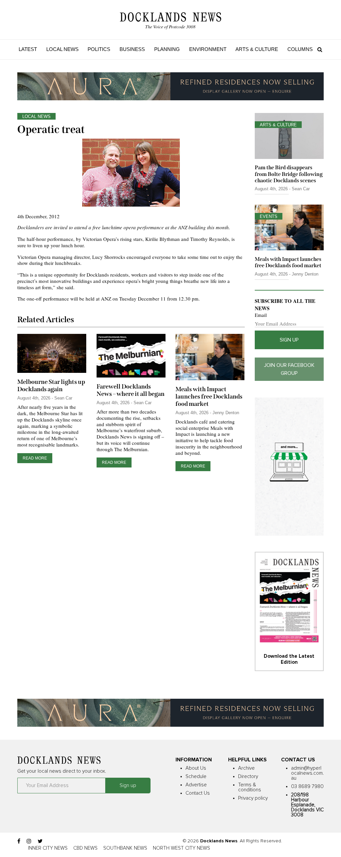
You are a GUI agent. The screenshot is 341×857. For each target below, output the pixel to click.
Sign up (289, 340)
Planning (167, 49)
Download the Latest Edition (289, 659)
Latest (28, 49)
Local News (62, 49)
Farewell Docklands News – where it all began (131, 390)
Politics (99, 49)
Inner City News (48, 848)
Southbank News (125, 848)
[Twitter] (40, 841)
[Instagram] (29, 841)
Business (132, 49)
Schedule (195, 776)
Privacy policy (253, 798)
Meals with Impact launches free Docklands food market (208, 397)
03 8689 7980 (307, 786)
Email (261, 315)
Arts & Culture (256, 49)
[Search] (318, 49)
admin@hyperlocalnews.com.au (307, 773)
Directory (248, 776)
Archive (246, 768)
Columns (300, 49)
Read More (35, 458)
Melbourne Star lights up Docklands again (51, 385)
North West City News (181, 848)
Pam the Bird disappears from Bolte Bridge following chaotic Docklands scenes (289, 173)
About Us (195, 768)
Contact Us (197, 793)
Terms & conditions (249, 787)
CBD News (85, 848)
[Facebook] (18, 841)
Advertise (196, 784)
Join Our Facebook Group (289, 369)
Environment (207, 49)
